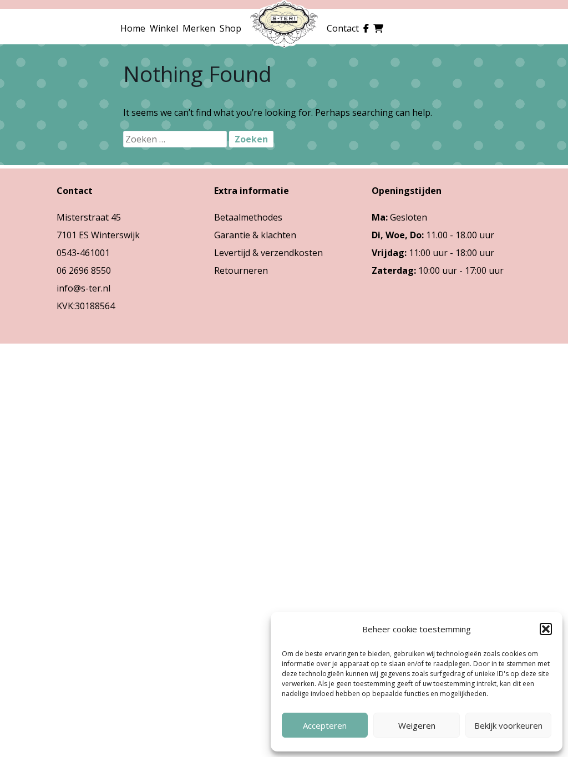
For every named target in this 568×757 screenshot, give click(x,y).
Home (132, 28)
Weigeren (416, 725)
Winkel (164, 28)
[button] (545, 629)
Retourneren (241, 270)
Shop (230, 28)
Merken (198, 28)
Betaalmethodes (248, 217)
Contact (343, 28)
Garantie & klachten (255, 235)
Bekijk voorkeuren (508, 725)
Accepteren (325, 725)
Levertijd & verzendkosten (268, 253)
